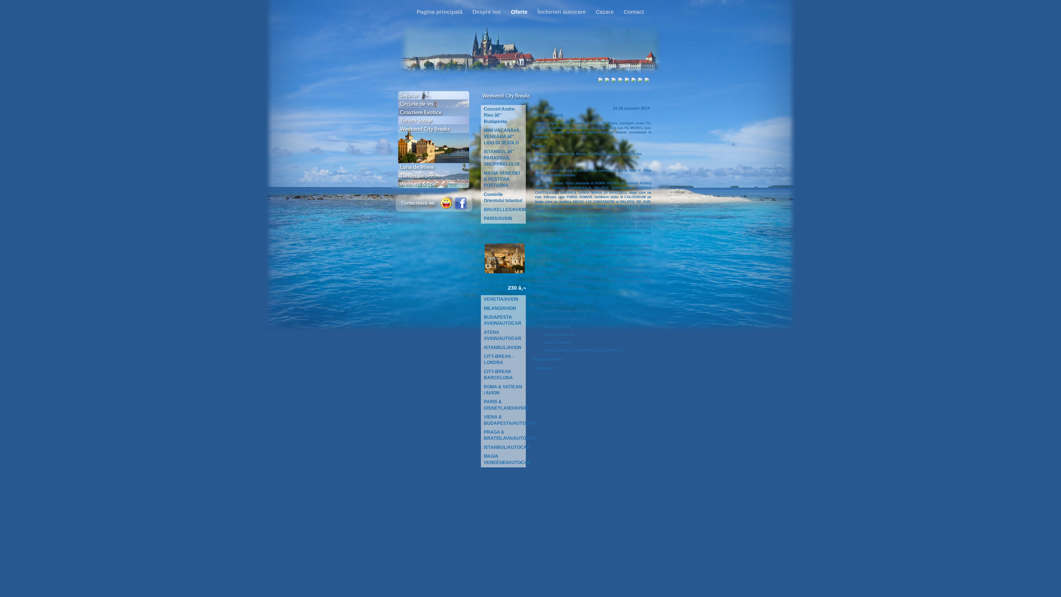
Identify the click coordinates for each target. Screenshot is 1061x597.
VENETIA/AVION (501, 299)
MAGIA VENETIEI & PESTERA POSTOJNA (502, 179)
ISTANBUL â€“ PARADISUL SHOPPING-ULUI (501, 157)
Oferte (519, 12)
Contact (634, 12)
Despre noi (486, 12)
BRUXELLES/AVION (505, 209)
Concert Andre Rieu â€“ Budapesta (499, 115)
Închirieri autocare (561, 12)
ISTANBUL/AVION (502, 347)
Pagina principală (440, 12)
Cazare (605, 12)
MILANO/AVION (500, 308)
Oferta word (545, 368)
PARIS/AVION (498, 218)
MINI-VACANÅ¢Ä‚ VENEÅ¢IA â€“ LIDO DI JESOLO (502, 136)
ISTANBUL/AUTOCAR (507, 447)
